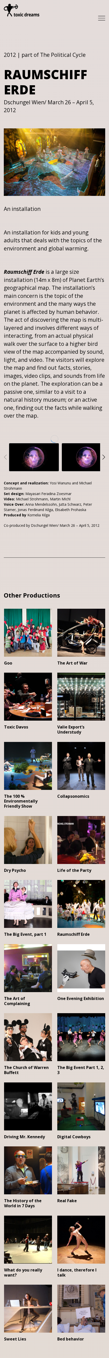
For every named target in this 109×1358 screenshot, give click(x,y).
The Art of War (72, 663)
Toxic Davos (16, 727)
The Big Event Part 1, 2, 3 (80, 1070)
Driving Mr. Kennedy (24, 1137)
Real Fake (67, 1200)
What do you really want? (23, 1272)
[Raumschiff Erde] (34, 457)
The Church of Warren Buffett (26, 1070)
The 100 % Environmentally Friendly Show (21, 801)
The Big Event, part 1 (25, 934)
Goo (8, 663)
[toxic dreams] (21, 10)
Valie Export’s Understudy (70, 729)
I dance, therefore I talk (77, 1272)
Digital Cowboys (73, 1137)
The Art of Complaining (17, 1001)
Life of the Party (74, 870)
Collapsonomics (73, 796)
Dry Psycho (15, 870)
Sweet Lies (15, 1339)
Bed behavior (70, 1339)
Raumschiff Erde (73, 934)
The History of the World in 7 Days (23, 1203)
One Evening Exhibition (80, 998)
